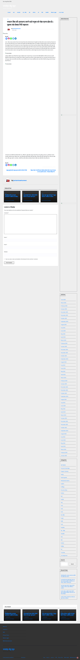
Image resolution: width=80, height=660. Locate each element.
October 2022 (64, 427)
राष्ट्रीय (62, 499)
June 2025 (63, 330)
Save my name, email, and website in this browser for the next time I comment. (22, 259)
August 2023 (63, 399)
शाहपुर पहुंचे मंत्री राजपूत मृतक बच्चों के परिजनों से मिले (16, 170)
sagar (62, 518)
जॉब (61, 502)
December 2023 (64, 387)
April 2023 (63, 411)
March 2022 (63, 449)
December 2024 (64, 349)
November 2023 (64, 390)
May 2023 (63, 408)
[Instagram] (9, 39)
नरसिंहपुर (62, 486)
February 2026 (64, 305)
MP (61, 496)
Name (5, 237)
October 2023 (64, 393)
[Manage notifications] (77, 658)
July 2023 (63, 402)
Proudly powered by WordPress (8, 657)
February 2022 (64, 452)
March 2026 (63, 302)
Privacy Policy (6, 635)
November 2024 (64, 352)
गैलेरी (42, 12)
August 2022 (63, 433)
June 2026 (63, 299)
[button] (62, 111)
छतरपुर (62, 474)
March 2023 (63, 415)
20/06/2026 (8, 617)
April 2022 (63, 446)
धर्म (38, 12)
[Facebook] (6, 39)
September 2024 (64, 358)
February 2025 (64, 343)
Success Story (64, 490)
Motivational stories (65, 480)
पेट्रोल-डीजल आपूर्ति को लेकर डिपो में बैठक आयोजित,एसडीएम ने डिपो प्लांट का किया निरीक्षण (68, 592)
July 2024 (63, 365)
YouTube (61, 12)
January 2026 (64, 309)
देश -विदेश (62, 515)
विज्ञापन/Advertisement (7, 640)
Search (63, 560)
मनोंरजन (62, 493)
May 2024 (63, 371)
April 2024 (63, 374)
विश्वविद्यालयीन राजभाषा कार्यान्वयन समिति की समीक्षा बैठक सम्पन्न (11, 196)
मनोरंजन (34, 12)
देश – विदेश (24, 12)
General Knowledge (65, 468)
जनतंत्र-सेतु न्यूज (9, 6)
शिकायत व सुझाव (53, 12)
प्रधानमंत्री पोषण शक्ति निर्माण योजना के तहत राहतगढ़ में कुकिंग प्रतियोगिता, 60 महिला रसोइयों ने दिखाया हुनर (68, 581)
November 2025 (64, 315)
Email (5, 244)
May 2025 (63, 333)
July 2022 (63, 436)
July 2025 (63, 327)
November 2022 (64, 424)
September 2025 (64, 321)
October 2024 (64, 355)
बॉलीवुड (62, 546)
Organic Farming (64, 471)
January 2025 (64, 346)
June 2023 (63, 405)
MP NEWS (63, 465)
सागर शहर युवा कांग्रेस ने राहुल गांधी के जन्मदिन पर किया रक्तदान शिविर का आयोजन (49, 196)
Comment (6, 212)
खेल (29, 12)
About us (5, 626)
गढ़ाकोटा (62, 483)
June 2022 (63, 440)
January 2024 (64, 383)
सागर (14, 12)
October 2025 (64, 318)
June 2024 (63, 368)
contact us (5, 629)
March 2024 (63, 377)
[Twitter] (13, 39)
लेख (61, 536)
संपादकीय (47, 12)
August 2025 (63, 324)
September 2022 (64, 430)
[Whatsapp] (11, 39)
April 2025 (63, 337)
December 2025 (64, 312)
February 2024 (64, 380)
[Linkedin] (16, 39)
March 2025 (63, 340)
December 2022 (64, 421)
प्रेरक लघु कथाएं (64, 477)
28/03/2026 (64, 617)
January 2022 (64, 455)
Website (5, 251)
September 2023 (64, 396)
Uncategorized (64, 555)
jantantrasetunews (17, 28)
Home (9, 12)
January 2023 (64, 418)
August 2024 (63, 362)
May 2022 (63, 443)
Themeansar (23, 657)
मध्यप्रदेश (18, 12)
